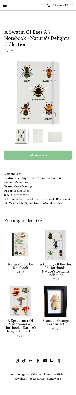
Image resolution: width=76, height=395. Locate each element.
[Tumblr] (59, 360)
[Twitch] (52, 360)
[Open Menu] (4, 5)
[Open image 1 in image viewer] (38, 93)
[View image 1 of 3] (21, 136)
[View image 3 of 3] (55, 136)
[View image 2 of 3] (38, 136)
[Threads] (31, 360)
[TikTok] (24, 360)
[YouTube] (45, 360)
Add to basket (38, 155)
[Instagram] (16, 360)
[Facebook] (38, 360)
